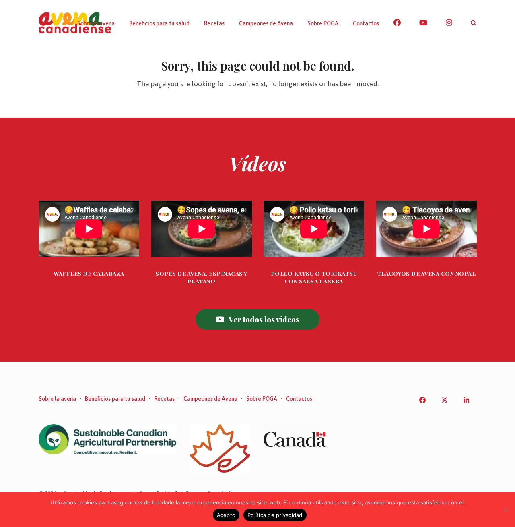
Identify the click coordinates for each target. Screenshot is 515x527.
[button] (473, 23)
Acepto (226, 515)
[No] (505, 510)
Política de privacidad (275, 515)
